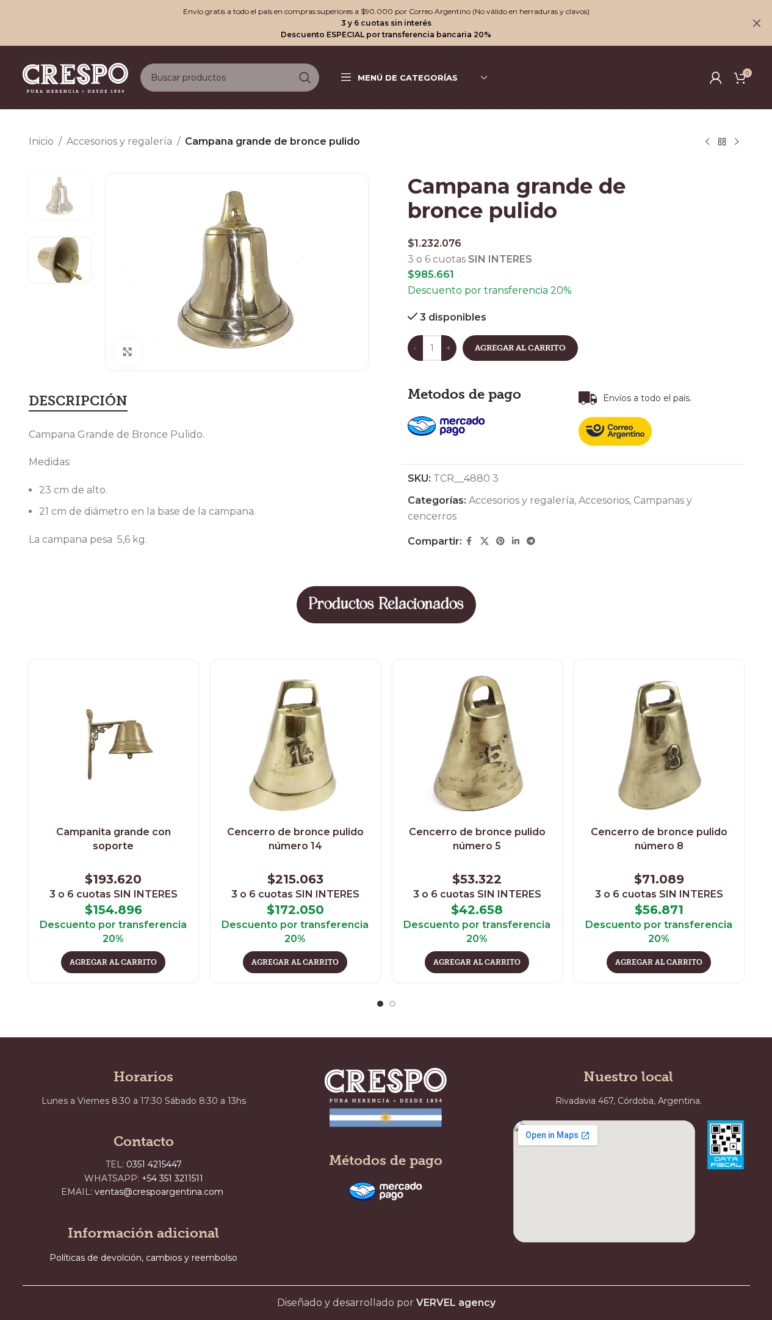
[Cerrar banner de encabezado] (756, 23)
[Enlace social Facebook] (469, 541)
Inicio (41, 141)
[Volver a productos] (722, 142)
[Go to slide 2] (392, 1004)
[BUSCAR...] (305, 77)
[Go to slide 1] (380, 1004)
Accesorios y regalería (119, 141)
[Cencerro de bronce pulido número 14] (295, 745)
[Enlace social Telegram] (531, 541)
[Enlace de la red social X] (484, 541)
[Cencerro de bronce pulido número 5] (477, 745)
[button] (113, 962)
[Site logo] (75, 76)
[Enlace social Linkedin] (515, 541)
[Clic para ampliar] (127, 351)
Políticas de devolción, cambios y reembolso (143, 1257)
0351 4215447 (154, 1164)
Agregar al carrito (520, 347)
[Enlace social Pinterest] (500, 541)
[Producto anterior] (707, 142)
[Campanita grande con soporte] (113, 745)
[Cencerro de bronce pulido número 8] (659, 745)
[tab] (78, 402)
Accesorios (604, 500)
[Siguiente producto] (736, 142)
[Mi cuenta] (716, 77)
